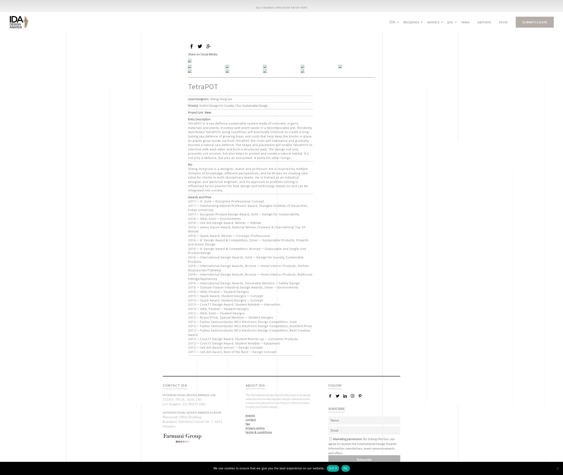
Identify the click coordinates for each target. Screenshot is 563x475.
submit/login (534, 22)
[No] (557, 468)
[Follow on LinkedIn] (346, 396)
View (208, 112)
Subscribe (364, 459)
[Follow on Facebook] (331, 396)
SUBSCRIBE (336, 408)
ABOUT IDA (255, 385)
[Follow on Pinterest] (361, 396)
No (346, 468)
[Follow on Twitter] (339, 396)
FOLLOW (335, 385)
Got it (333, 468)
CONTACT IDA (175, 385)
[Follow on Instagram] (354, 396)
